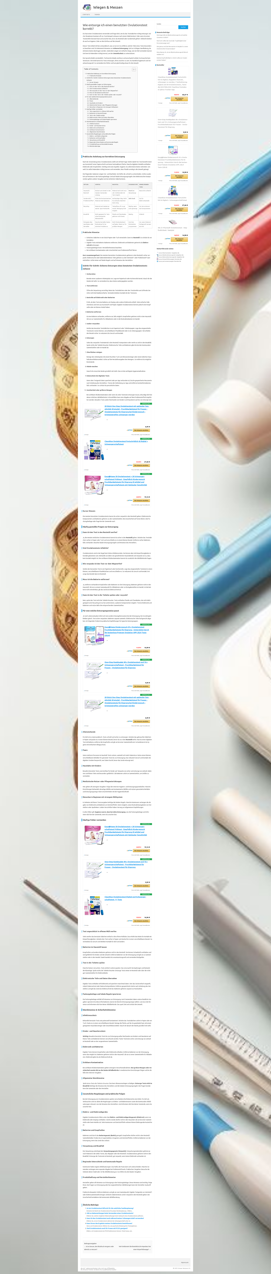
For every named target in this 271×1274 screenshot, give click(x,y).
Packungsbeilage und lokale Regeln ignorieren (103, 119)
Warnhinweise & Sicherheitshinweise (97, 121)
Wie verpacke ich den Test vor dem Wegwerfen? (104, 90)
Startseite (86, 14)
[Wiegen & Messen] (86, 11)
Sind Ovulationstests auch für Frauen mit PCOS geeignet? (107, 1228)
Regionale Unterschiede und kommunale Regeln (104, 142)
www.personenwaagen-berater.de (170, 261)
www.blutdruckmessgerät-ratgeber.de (171, 255)
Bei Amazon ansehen (141, 430)
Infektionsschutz (94, 123)
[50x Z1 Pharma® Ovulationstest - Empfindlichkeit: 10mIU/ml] (173, 222)
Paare (91, 101)
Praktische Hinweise (95, 75)
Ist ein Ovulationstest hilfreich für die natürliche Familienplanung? (110, 1208)
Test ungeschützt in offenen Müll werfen (101, 111)
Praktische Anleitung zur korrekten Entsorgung (101, 73)
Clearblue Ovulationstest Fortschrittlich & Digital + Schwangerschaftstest (172, 199)
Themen (97, 14)
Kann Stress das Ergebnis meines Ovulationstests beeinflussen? (109, 1223)
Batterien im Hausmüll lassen (98, 113)
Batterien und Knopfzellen (97, 138)
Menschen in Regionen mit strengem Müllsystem (104, 107)
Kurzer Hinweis (94, 82)
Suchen (159, 24)
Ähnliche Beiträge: (95, 146)
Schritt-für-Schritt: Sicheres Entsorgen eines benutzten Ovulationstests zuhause (108, 79)
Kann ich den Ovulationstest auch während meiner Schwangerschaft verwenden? (115, 1218)
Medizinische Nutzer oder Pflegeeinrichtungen (103, 105)
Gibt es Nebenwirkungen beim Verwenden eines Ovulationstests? (110, 1213)
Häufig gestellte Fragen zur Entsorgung (98, 84)
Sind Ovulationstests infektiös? (99, 88)
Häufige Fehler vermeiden (94, 109)
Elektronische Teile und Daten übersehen (102, 117)
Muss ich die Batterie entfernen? (99, 92)
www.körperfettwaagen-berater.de (170, 259)
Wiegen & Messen (108, 7)
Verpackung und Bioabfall (97, 140)
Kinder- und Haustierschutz (97, 125)
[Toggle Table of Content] (132, 69)
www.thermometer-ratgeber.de (169, 253)
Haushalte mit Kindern (96, 103)
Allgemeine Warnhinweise (97, 132)
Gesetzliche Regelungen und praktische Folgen (100, 134)
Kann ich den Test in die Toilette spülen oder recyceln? (106, 94)
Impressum (184, 1262)
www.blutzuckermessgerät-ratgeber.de (171, 257)
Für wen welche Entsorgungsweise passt (99, 97)
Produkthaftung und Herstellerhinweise (101, 144)
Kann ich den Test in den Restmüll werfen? (102, 86)
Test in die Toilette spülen (97, 115)
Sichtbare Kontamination (97, 130)
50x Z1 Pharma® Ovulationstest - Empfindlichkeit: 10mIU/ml (172, 229)
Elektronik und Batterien (97, 127)
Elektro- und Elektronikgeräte (98, 136)
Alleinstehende (94, 99)
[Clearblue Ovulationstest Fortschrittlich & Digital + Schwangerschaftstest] (173, 190)
